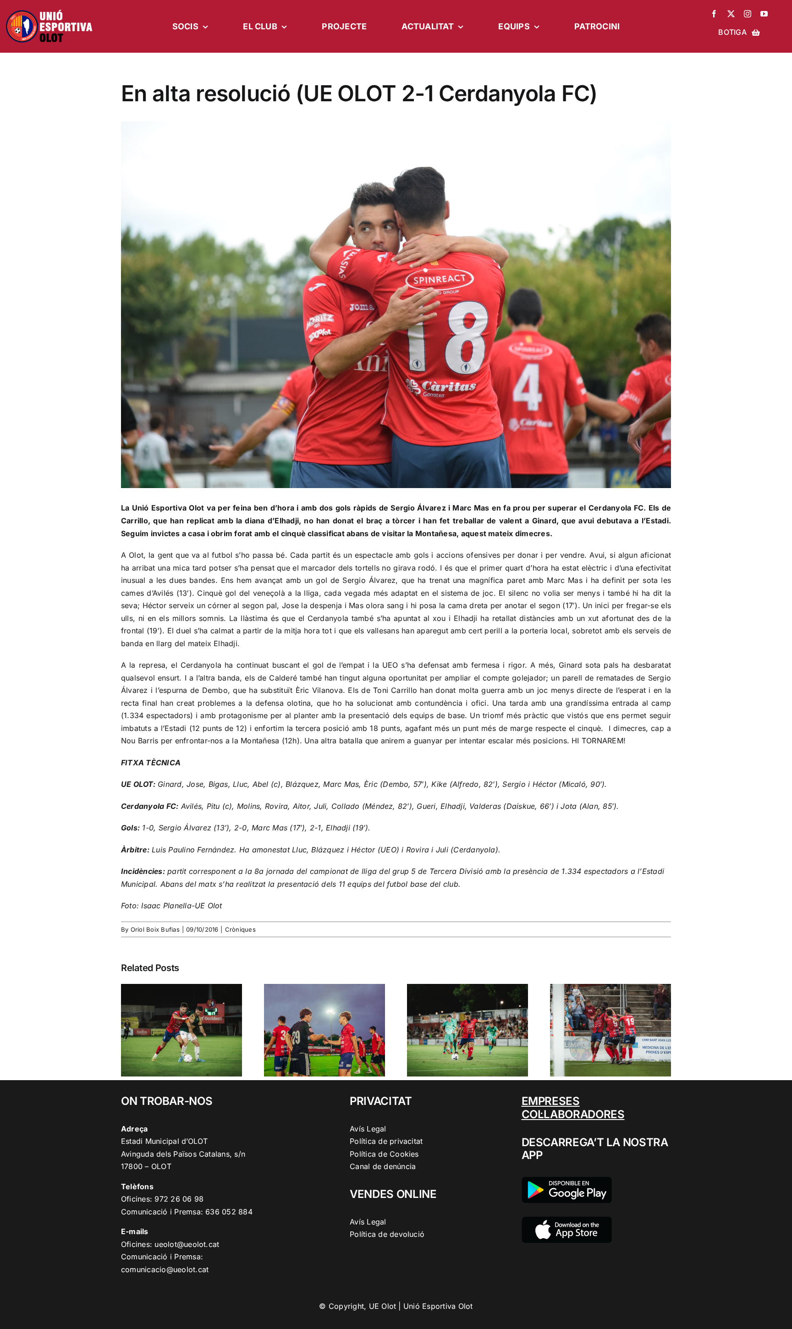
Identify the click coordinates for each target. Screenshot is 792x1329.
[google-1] (567, 1180)
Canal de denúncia (383, 1166)
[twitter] (731, 13)
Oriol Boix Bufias (155, 929)
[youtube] (764, 13)
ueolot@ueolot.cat (186, 1244)
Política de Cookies (384, 1154)
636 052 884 (229, 1211)
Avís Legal (368, 1128)
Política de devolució (387, 1234)
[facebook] (714, 13)
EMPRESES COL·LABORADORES (573, 1107)
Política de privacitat (386, 1141)
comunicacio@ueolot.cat (165, 1269)
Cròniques (240, 929)
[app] (567, 1220)
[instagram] (747, 13)
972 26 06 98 (179, 1198)
